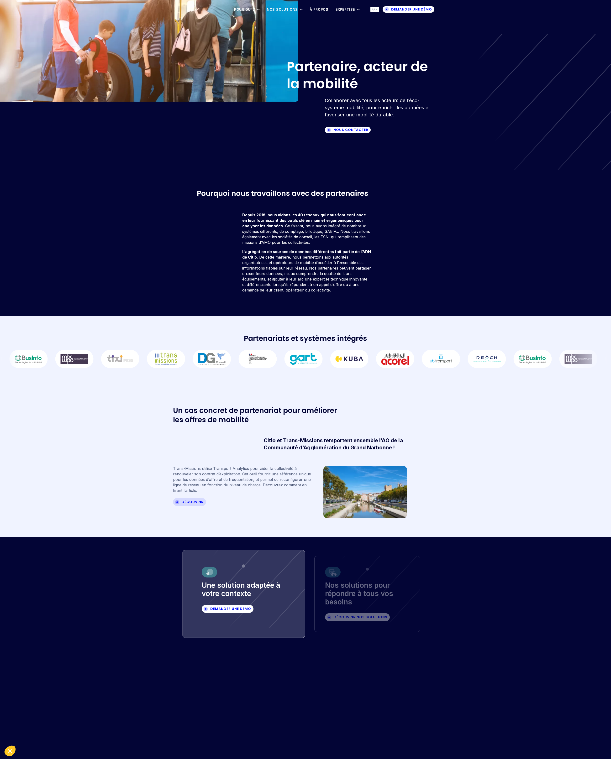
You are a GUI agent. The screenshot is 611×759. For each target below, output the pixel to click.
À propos (319, 9)
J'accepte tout (29, 735)
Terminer (80, 735)
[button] (10, 751)
